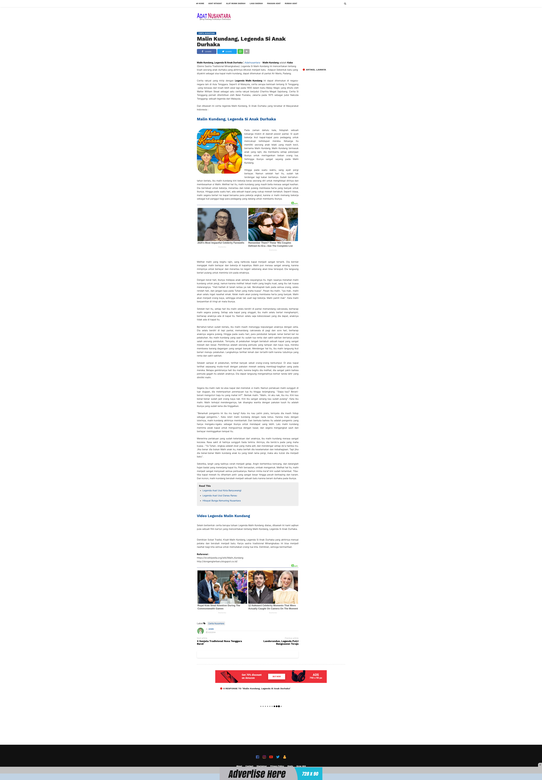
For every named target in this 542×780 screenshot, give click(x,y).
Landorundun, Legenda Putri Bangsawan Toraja (281, 642)
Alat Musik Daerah (235, 3)
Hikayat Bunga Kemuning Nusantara (222, 500)
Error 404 (301, 766)
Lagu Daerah (256, 3)
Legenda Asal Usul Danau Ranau (220, 495)
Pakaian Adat (274, 3)
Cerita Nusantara (216, 623)
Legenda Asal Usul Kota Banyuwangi (222, 490)
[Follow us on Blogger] (285, 757)
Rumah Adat (291, 3)
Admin (211, 629)
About (239, 766)
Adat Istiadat (215, 3)
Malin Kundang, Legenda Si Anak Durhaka (241, 42)
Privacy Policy (277, 766)
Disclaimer (262, 766)
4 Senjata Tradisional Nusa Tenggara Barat (219, 642)
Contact (249, 766)
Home (201, 3)
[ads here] (271, 773)
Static (290, 766)
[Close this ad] (540, 765)
